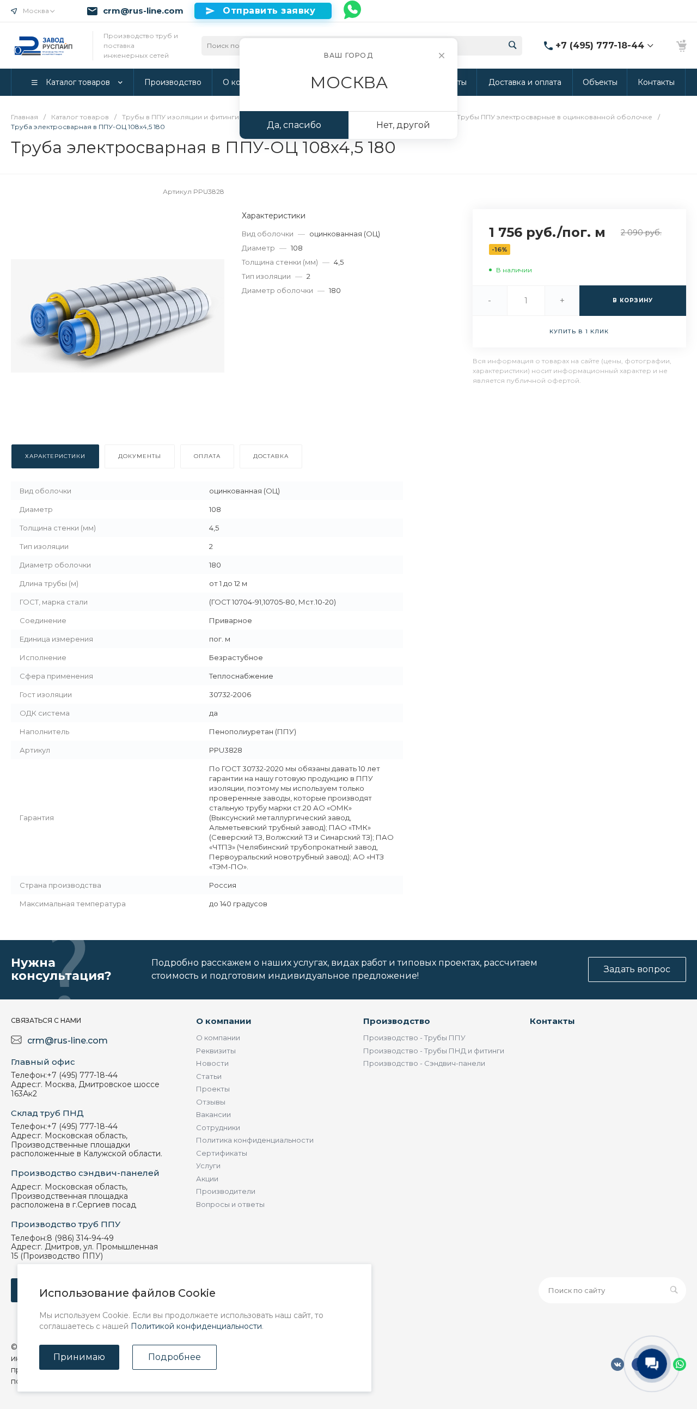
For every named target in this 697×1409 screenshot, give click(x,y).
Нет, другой (403, 125)
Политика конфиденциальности (255, 1140)
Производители (225, 1191)
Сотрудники (218, 1127)
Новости (212, 1063)
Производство (396, 1021)
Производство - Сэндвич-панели (424, 1063)
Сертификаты (221, 1153)
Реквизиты (216, 1050)
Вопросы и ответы (230, 1204)
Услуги (208, 1165)
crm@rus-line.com (143, 11)
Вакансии (213, 1114)
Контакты (552, 1021)
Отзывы (210, 1101)
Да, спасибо (294, 125)
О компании (224, 1021)
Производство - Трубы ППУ (414, 1037)
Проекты (213, 1088)
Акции (207, 1178)
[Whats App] (353, 11)
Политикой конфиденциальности (196, 1326)
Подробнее (174, 1357)
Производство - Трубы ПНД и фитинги (433, 1050)
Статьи (209, 1076)
